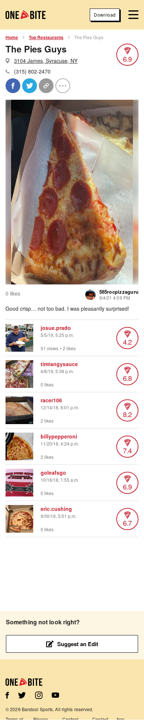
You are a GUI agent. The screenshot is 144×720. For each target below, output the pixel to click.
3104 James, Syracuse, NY (46, 60)
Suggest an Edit (77, 644)
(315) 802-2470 (32, 71)
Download (105, 14)
